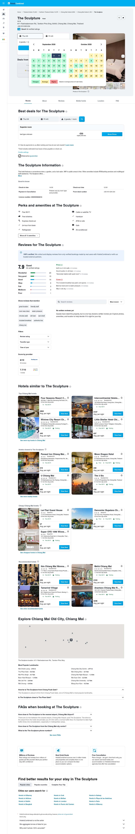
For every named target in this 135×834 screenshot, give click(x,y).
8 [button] (43, 60)
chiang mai (22, 325)
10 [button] (54, 60)
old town (33, 316)
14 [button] (39, 66)
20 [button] (34, 71)
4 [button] (71, 60)
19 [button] (64, 66)
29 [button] (44, 76)
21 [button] (39, 71)
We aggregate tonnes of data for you (33, 824)
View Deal (64, 414)
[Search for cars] (3, 18)
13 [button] (34, 66)
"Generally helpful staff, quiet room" (72, 274)
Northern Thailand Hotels (46, 12)
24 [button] (54, 71)
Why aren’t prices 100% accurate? (32, 828)
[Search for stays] (3, 14)
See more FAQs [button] (55, 735)
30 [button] (49, 76)
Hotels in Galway (95, 795)
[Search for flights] (3, 10)
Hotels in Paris (94, 801)
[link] (33, 440)
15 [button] (44, 66)
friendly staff (35, 306)
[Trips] (3, 33)
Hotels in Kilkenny (95, 804)
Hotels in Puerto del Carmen (64, 804)
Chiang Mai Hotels (66, 12)
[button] (3, 3)
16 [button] (49, 66)
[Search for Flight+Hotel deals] (3, 23)
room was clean (24, 311)
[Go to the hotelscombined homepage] (16, 3)
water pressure (37, 311)
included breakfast (25, 320)
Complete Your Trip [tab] (58, 785)
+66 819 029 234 (23, 26)
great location (23, 306)
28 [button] (39, 76)
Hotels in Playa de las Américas (100, 798)
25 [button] (59, 71)
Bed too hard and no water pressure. (72, 286)
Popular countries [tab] (40, 785)
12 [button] (64, 60)
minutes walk (23, 316)
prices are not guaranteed (65, 814)
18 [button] (59, 66)
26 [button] (64, 71)
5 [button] (64, 55)
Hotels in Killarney (25, 795)
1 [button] (43, 55)
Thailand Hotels (27, 12)
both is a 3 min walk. (66, 268)
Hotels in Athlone (25, 798)
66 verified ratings (33, 29)
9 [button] (48, 60)
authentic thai (38, 320)
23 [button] (49, 71)
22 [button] (44, 71)
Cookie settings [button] (23, 152)
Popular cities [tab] (25, 785)
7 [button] (38, 60)
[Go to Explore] (3, 27)
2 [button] (48, 55)
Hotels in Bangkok (25, 804)
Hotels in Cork (59, 795)
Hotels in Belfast (60, 798)
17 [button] (54, 66)
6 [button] (33, 60)
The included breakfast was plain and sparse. (75, 283)
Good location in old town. (68, 271)
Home (19, 12)
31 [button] (101, 76)
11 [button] (59, 60)
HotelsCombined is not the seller (32, 820)
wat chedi (41, 316)
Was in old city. (64, 289)
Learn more (69, 145)
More (20, 176)
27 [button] (34, 76)
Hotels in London (60, 801)
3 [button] (53, 55)
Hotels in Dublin (24, 801)
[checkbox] (28, 361)
